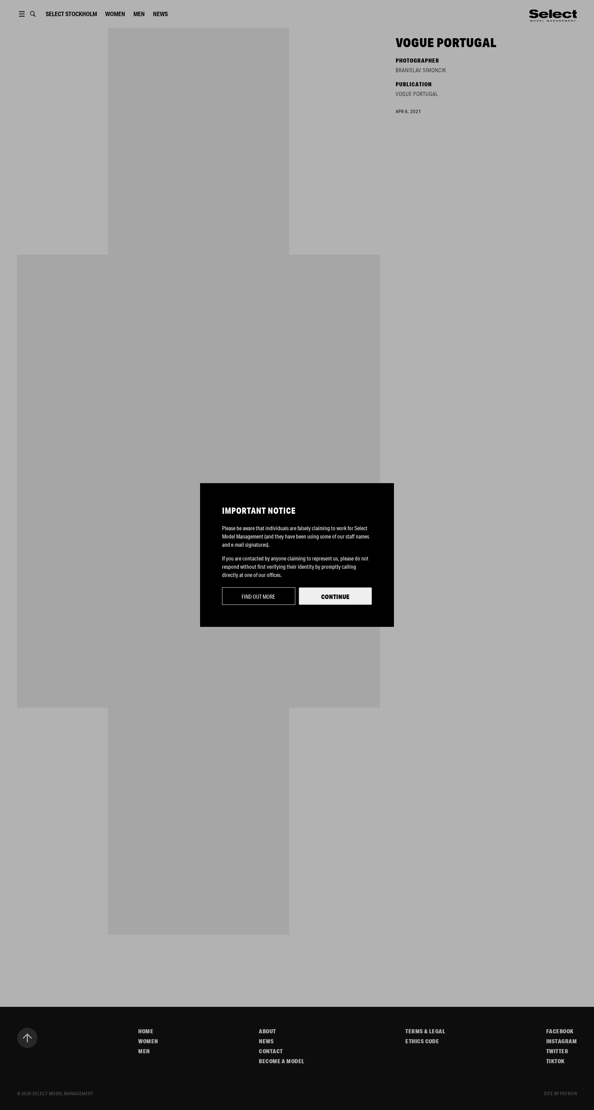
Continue (335, 596)
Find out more (258, 596)
